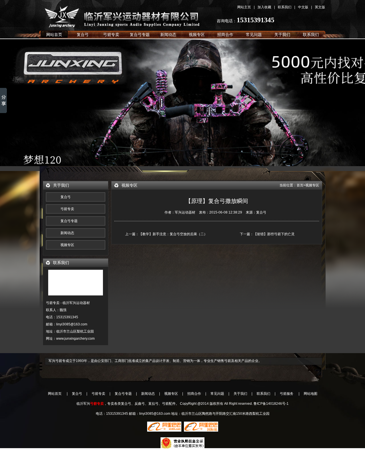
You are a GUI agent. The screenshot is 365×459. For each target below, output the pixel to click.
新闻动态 (168, 34)
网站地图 (310, 394)
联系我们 (284, 7)
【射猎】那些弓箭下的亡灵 (274, 234)
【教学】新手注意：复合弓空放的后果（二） (173, 234)
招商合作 (225, 34)
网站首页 (54, 34)
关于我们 (282, 34)
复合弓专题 (140, 34)
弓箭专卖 (111, 34)
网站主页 (244, 7)
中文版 (303, 7)
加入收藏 (264, 7)
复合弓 (128, 14)
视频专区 (197, 34)
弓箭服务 (286, 394)
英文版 (320, 7)
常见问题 (254, 34)
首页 (300, 185)
